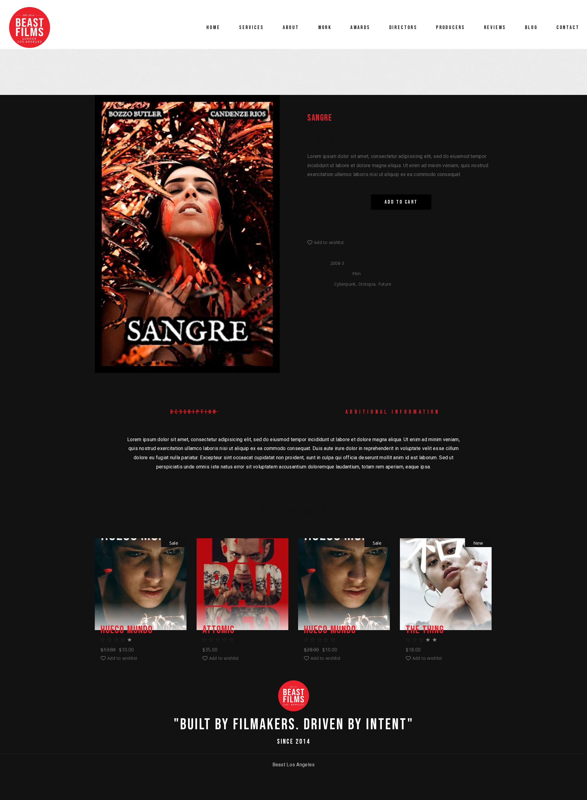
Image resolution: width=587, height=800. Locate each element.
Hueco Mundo (127, 630)
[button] (325, 242)
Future (385, 284)
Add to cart (401, 202)
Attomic (218, 630)
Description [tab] (194, 412)
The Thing (425, 630)
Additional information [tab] (392, 412)
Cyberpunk (345, 284)
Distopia (366, 284)
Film (356, 273)
